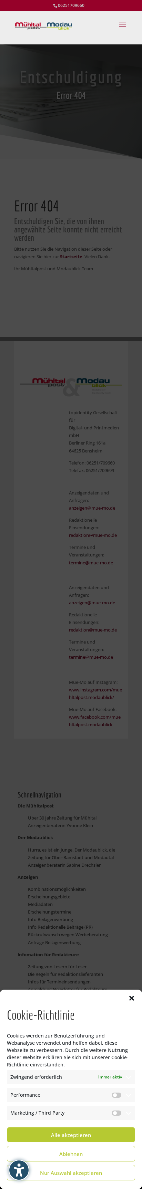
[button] (131, 998)
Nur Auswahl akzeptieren (71, 1172)
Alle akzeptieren (71, 1134)
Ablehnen (71, 1153)
